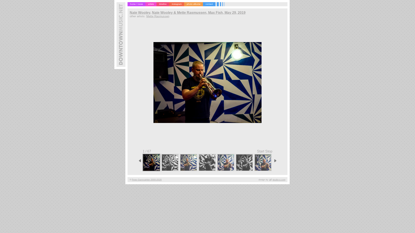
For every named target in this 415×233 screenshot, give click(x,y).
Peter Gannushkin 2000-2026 (147, 179)
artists (151, 4)
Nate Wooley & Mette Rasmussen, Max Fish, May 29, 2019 (199, 12)
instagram (177, 4)
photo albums (193, 4)
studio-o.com (279, 179)
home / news (136, 4)
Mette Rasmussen (157, 16)
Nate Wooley (140, 12)
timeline (163, 4)
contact (209, 4)
